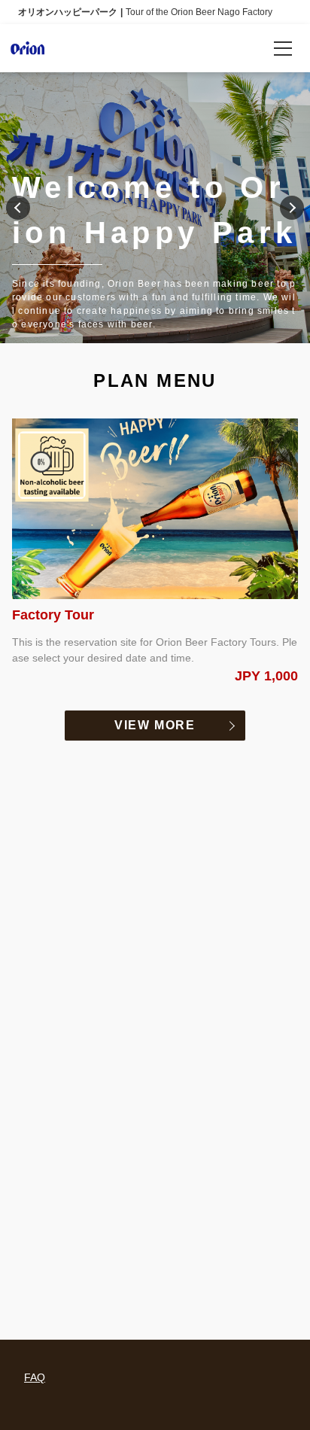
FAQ (34, 1377)
